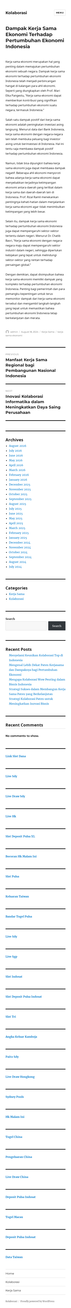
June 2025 (16, 513)
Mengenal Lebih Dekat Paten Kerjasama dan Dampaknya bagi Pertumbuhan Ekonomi (36, 669)
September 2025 (20, 499)
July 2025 (15, 508)
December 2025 (19, 484)
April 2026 (16, 465)
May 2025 (15, 518)
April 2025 (16, 523)
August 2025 (17, 504)
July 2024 (15, 566)
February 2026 (19, 475)
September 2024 (20, 557)
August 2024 (17, 562)
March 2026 (17, 470)
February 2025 (19, 533)
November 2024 (20, 547)
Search (10, 619)
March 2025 (17, 528)
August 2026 (17, 446)
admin (14, 331)
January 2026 (18, 479)
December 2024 (19, 542)
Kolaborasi (16, 12)
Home (10, 1273)
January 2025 (18, 537)
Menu (60, 12)
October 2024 (18, 552)
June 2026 (16, 455)
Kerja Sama (48, 331)
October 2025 (18, 494)
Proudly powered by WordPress (37, 1301)
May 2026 (16, 460)
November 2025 (20, 489)
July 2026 (15, 450)
